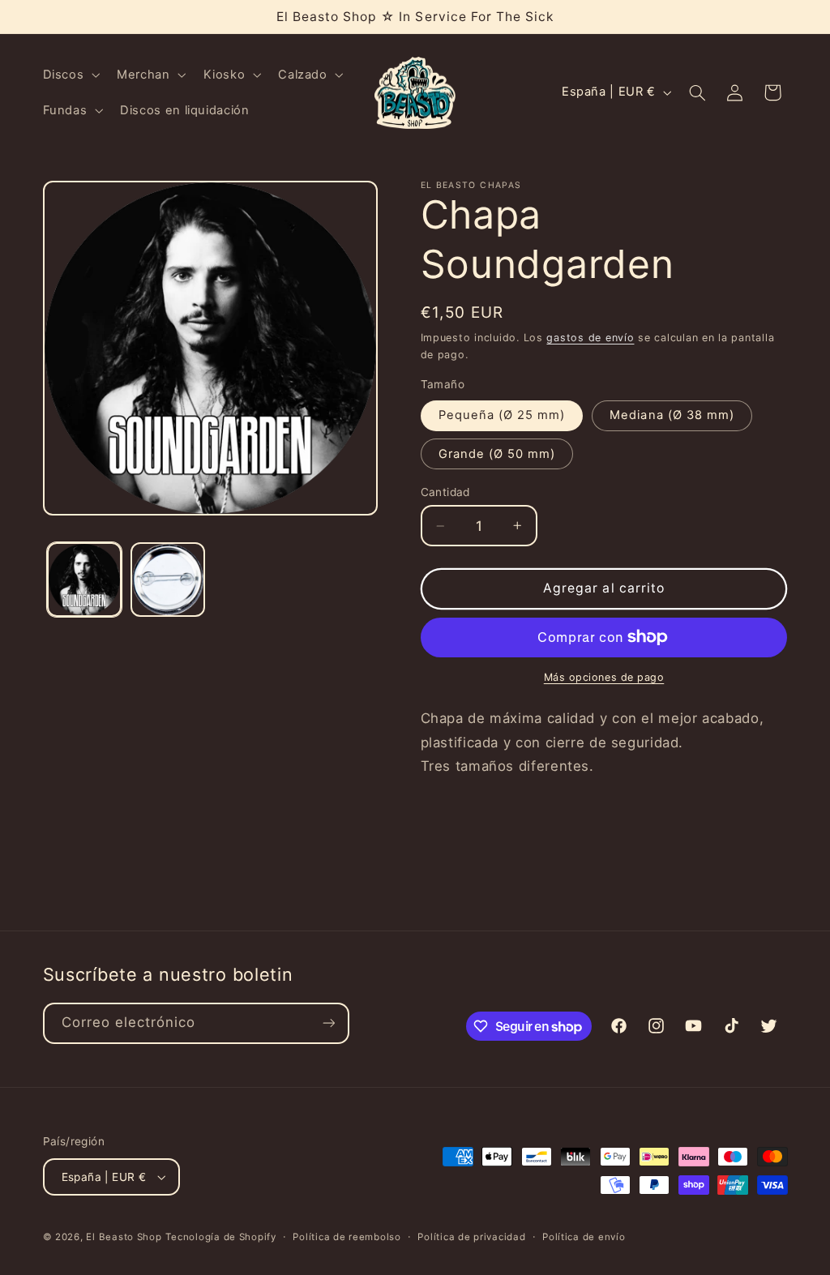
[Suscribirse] (328, 1023)
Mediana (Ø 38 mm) (672, 415)
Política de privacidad (471, 1237)
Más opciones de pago (604, 677)
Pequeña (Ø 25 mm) (502, 415)
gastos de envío (590, 338)
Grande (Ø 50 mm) (497, 454)
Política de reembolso (346, 1237)
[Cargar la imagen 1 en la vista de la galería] (84, 579)
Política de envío (584, 1237)
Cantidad (445, 492)
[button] (69, 74)
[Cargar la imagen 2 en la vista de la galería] (167, 579)
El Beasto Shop (123, 1237)
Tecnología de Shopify (220, 1237)
